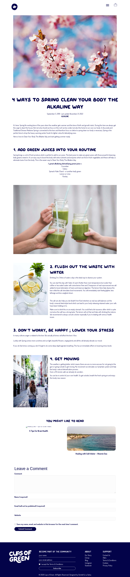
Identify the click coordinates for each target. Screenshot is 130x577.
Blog (86, 560)
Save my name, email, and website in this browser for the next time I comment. (47, 524)
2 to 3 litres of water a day (65, 278)
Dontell (80, 575)
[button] (57, 568)
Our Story (88, 555)
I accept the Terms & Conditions (52, 564)
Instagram (88, 563)
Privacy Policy (107, 565)
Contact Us (106, 555)
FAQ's (104, 558)
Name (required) (21, 497)
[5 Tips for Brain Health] (38, 441)
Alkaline (65, 116)
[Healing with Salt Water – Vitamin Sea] (91, 441)
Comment (18, 474)
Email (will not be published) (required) (29, 506)
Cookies (105, 563)
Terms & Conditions (109, 560)
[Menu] (107, 5)
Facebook (88, 565)
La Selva (88, 575)
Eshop (87, 558)
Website (17, 515)
